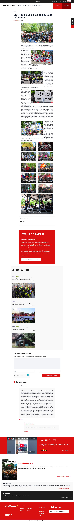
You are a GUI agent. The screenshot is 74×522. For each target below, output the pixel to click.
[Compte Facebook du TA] (11, 515)
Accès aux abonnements (64, 488)
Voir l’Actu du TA (65, 450)
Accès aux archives (65, 497)
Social (15, 11)
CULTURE (40, 5)
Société (17, 276)
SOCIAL (24, 5)
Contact (40, 515)
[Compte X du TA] (9, 515)
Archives (64, 1)
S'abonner (69, 1)
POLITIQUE (20, 5)
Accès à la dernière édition (63, 476)
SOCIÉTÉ (29, 5)
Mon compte (55, 1)
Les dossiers (57, 5)
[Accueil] (9, 6)
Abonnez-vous (41, 511)
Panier (60, 1)
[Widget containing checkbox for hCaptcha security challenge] (22, 376)
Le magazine (67, 5)
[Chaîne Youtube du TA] (6, 515)
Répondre (20, 419)
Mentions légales (42, 520)
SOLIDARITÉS (34, 5)
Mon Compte (41, 513)
